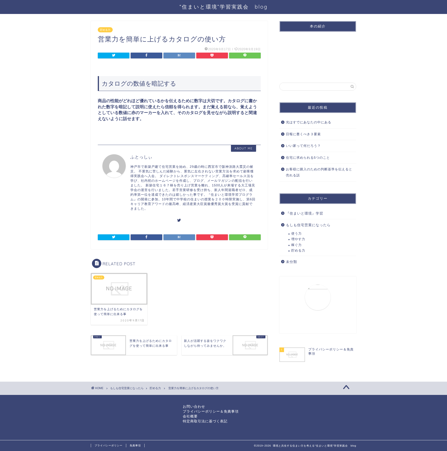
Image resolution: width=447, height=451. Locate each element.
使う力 (296, 233)
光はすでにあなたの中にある (308, 122)
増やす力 (298, 239)
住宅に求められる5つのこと (308, 157)
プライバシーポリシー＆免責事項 (211, 411)
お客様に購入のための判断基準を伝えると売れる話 (319, 172)
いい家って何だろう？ (303, 146)
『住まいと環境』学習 (304, 213)
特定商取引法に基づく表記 (205, 421)
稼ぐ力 (296, 245)
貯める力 (105, 29)
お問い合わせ (194, 406)
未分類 (291, 262)
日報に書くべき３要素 (303, 134)
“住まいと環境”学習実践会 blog (223, 6)
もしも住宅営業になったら (308, 225)
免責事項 (135, 445)
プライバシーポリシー (108, 445)
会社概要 (190, 416)
